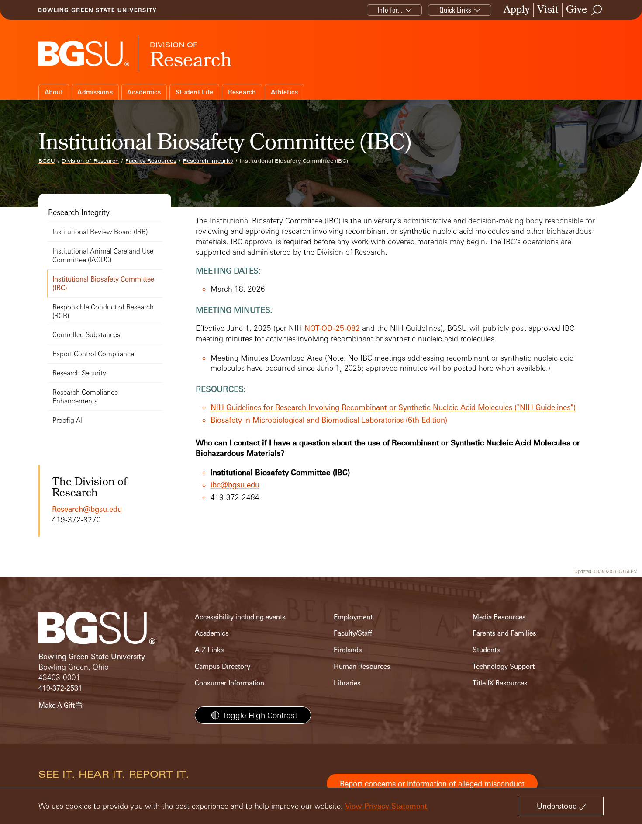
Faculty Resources (150, 161)
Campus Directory (222, 666)
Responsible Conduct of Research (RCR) (103, 311)
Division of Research (90, 161)
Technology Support (504, 666)
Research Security (79, 373)
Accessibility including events (240, 617)
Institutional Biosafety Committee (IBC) (103, 283)
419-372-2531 (60, 688)
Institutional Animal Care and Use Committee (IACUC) (102, 255)
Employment (353, 617)
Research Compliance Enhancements (85, 396)
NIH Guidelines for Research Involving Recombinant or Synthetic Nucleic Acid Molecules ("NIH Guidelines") (393, 407)
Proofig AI (67, 420)
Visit (548, 10)
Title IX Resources (500, 683)
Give (576, 10)
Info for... (390, 9)
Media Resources (499, 617)
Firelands (348, 650)
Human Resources (362, 666)
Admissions (95, 92)
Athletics (284, 92)
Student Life (194, 92)
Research (242, 92)
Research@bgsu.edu (87, 509)
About (54, 92)
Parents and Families (504, 633)
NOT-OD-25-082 (332, 328)
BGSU (46, 161)
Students (486, 650)
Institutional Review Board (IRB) (100, 232)
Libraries (347, 683)
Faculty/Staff (353, 633)
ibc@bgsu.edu (235, 484)
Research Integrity (208, 161)
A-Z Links (209, 650)
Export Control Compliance (93, 354)
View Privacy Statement (386, 805)
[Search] (597, 10)
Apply (517, 10)
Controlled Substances (86, 334)
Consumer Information (229, 683)
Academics (144, 92)
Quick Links (455, 9)
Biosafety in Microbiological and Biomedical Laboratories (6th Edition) (329, 419)
